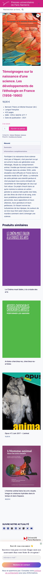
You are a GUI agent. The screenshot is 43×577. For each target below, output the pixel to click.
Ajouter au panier (18, 129)
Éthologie (17, 135)
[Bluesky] (19, 528)
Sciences (23, 135)
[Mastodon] (23, 528)
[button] (38, 15)
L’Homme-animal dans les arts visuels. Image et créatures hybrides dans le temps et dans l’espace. (20, 493)
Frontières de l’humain (15, 137)
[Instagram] (8, 528)
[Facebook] (4, 528)
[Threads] (12, 528)
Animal (12, 135)
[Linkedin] (16, 528)
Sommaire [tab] (8, 147)
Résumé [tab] (7, 143)
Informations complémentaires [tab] (15, 151)
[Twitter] (27, 528)
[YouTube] (31, 528)
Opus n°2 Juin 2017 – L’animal (17, 433)
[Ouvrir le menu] (39, 3)
